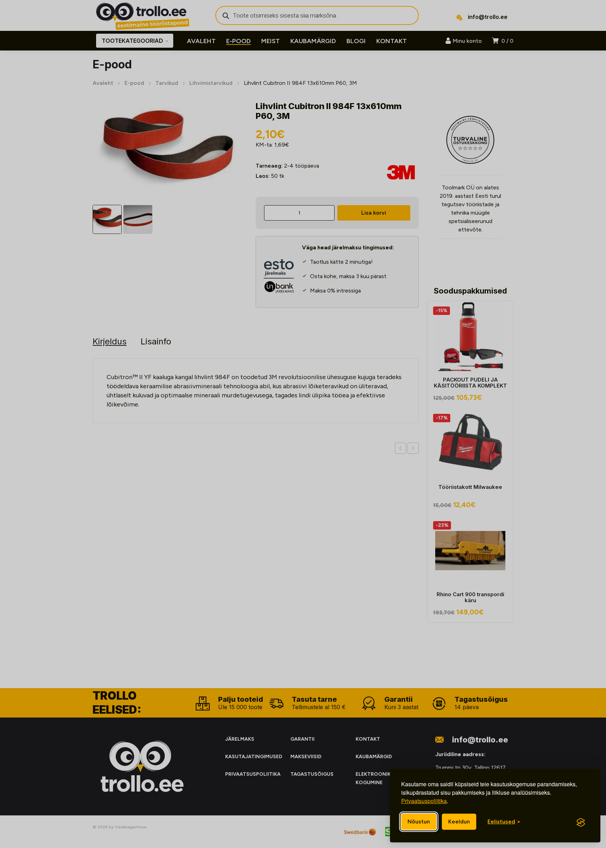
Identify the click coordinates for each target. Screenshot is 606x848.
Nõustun (419, 821)
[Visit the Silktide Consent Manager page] (580, 822)
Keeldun (459, 821)
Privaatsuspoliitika (424, 801)
